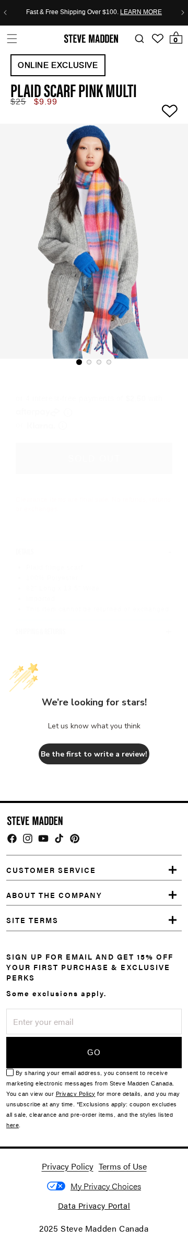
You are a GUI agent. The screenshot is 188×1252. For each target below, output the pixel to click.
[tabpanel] (94, 241)
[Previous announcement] (5, 12)
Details (25, 551)
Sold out (94, 458)
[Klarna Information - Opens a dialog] (41, 425)
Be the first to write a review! (94, 754)
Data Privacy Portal (94, 1205)
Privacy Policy (76, 1094)
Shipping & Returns (41, 631)
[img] (12, 838)
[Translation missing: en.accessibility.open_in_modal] (94, 241)
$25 (18, 102)
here (12, 1125)
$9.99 (45, 102)
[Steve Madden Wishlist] (157, 38)
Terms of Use (123, 1166)
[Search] (139, 39)
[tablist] (94, 362)
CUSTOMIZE (106, 1186)
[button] (12, 38)
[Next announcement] (183, 12)
